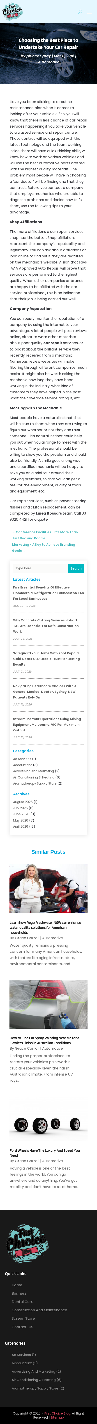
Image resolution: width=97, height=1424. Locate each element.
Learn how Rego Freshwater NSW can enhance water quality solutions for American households (45, 927)
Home (17, 1285)
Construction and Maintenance (39, 1310)
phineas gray (38, 56)
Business (19, 1293)
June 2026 (21, 814)
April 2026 (20, 826)
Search (76, 568)
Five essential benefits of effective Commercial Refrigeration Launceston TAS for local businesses (48, 593)
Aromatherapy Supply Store (35, 783)
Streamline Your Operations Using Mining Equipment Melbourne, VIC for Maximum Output (47, 725)
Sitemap (57, 1417)
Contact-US (22, 1327)
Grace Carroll (27, 938)
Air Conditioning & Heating (33, 777)
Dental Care (22, 1301)
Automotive (48, 62)
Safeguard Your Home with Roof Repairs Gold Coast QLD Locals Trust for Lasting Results (46, 659)
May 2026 (20, 820)
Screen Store (23, 1318)
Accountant (22, 765)
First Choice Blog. (57, 1413)
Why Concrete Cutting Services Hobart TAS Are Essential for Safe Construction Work (46, 626)
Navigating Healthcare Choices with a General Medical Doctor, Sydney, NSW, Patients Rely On (44, 692)
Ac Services (22, 759)
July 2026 (20, 808)
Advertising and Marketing (33, 771)
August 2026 (23, 802)
